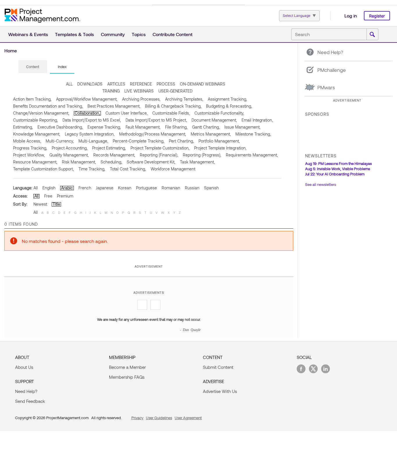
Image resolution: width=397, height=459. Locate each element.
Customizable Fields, (171, 113)
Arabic (67, 187)
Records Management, (114, 154)
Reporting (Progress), (202, 154)
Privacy (137, 417)
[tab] (32, 67)
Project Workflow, (29, 154)
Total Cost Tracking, (128, 168)
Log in (350, 15)
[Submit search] (372, 34)
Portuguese (146, 187)
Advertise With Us (220, 391)
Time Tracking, (91, 168)
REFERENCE (141, 83)
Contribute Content (172, 34)
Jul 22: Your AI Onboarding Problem (334, 174)
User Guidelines (159, 417)
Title (56, 204)
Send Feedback (30, 401)
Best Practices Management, (113, 106)
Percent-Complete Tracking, (138, 140)
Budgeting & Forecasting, (229, 106)
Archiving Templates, (184, 99)
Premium (65, 195)
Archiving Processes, (141, 99)
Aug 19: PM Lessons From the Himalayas (338, 163)
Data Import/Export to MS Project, (156, 120)
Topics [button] (139, 34)
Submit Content (218, 367)
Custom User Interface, (126, 113)
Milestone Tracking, (253, 133)
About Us (24, 367)
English (49, 187)
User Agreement (188, 417)
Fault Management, (143, 126)
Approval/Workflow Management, (86, 99)
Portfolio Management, (219, 140)
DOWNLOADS (90, 83)
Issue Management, (242, 126)
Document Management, (214, 120)
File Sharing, (176, 126)
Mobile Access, (27, 140)
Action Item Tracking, (32, 99)
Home (10, 50)
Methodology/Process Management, (152, 133)
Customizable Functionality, (219, 113)
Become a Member (127, 367)
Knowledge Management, (36, 133)
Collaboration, (87, 113)
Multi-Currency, (60, 140)
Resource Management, (35, 161)
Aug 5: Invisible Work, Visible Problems (337, 168)
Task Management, (197, 161)
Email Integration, (257, 120)
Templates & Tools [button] (74, 34)
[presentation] (33, 66)
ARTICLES (116, 83)
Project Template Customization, (159, 147)
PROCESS (166, 83)
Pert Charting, (181, 140)
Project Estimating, (109, 147)
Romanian (171, 187)
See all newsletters (320, 184)
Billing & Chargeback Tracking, (173, 106)
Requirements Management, (252, 154)
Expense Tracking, (104, 126)
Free (48, 195)
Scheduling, (111, 161)
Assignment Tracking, (227, 99)
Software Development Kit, (151, 161)
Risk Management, (79, 161)
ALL (69, 83)
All (35, 187)
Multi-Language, (93, 140)
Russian (192, 187)
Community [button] (113, 34)
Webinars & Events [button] (28, 34)
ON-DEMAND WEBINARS (202, 83)
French (84, 187)
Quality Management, (69, 154)
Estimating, (23, 126)
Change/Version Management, (41, 113)
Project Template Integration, (220, 147)
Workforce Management (173, 168)
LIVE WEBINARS (139, 90)
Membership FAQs (126, 377)
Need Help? (26, 391)
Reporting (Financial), (159, 154)
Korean (124, 187)
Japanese (104, 187)
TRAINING (111, 90)
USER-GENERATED (175, 90)
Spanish (211, 187)
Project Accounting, (69, 147)
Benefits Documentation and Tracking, (48, 106)
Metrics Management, (211, 133)
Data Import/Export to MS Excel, (91, 120)
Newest (40, 204)
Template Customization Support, (43, 168)
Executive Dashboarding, (60, 126)
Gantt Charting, (206, 126)
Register (377, 15)
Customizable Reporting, (35, 120)
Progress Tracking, (30, 147)
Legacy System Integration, (90, 133)
